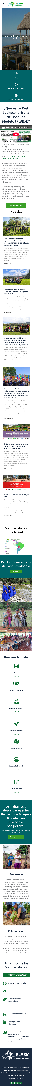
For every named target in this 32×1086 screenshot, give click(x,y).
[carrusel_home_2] (16, 614)
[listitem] (15, 539)
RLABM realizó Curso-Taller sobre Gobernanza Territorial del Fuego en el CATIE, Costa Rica (16, 292)
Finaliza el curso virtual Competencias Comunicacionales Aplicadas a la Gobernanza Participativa (16, 446)
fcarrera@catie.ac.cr (22, 1070)
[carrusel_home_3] (16, 639)
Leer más (16, 676)
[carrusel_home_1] (16, 590)
